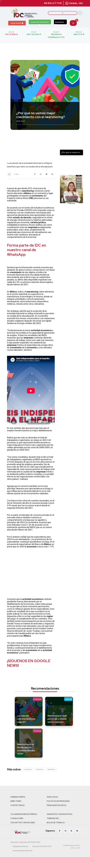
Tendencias (28, 769)
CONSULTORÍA (16, 818)
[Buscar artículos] (62, 13)
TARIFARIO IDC (53, 818)
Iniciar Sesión (16, 23)
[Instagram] (65, 830)
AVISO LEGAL (52, 797)
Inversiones (39, 769)
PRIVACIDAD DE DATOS (56, 805)
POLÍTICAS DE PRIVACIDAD (58, 801)
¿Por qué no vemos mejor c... (73, 152)
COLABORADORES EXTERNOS (23, 814)
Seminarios (59, 22)
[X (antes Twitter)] (71, 830)
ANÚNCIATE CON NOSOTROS (59, 814)
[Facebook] (59, 830)
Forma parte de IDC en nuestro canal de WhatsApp (26, 250)
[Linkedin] (77, 830)
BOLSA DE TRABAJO (56, 822)
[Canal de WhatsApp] (74, 3)
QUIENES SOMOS (17, 797)
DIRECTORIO (15, 801)
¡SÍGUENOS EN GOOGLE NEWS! (28, 663)
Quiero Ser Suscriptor (40, 22)
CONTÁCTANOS (17, 805)
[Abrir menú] (80, 13)
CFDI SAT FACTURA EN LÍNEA (22, 822)
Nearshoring (51, 769)
